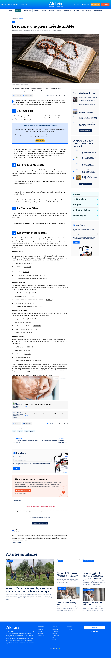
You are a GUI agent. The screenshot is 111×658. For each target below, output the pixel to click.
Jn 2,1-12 (30, 296)
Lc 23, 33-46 (29, 333)
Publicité (54, 639)
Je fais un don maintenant (22, 490)
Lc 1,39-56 (27, 267)
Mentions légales (49, 653)
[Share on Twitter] (62, 95)
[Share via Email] (64, 95)
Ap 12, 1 (27, 357)
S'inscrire (17, 468)
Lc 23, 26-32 (34, 329)
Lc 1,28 (52, 182)
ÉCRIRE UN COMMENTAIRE (40, 523)
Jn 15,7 (27, 372)
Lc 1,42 (63, 192)
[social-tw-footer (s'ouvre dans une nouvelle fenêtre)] (57, 648)
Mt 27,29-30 (37, 326)
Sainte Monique (60, 6)
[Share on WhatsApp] (67, 95)
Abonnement (55, 635)
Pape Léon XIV (62, 588)
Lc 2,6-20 (26, 272)
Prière (26, 431)
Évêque (60, 560)
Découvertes (67, 10)
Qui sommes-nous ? (39, 653)
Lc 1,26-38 (28, 263)
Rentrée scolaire (98, 10)
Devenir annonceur (58, 653)
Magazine (54, 633)
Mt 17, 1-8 (30, 303)
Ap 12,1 (40, 361)
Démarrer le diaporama (59, 378)
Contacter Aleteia (68, 653)
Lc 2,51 (54, 366)
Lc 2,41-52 (43, 279)
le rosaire (62, 100)
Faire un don (40, 141)
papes (44, 100)
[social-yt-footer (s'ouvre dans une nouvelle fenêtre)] (51, 648)
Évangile (77, 205)
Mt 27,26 (28, 322)
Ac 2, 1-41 (28, 354)
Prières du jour (79, 216)
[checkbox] (13, 463)
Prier (17, 10)
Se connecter (86, 4)
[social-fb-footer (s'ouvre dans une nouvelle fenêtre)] (54, 648)
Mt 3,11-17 (33, 293)
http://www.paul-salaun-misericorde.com (50, 538)
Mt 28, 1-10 (29, 347)
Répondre (14, 542)
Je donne (104, 4)
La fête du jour (79, 199)
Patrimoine (10, 560)
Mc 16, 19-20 (27, 350)
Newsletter (55, 629)
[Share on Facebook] (56, 95)
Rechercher (24, 4)
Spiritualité (76, 10)
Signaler (19, 542)
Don (53, 637)
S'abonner (94, 627)
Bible (14, 431)
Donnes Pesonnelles (79, 653)
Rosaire (32, 431)
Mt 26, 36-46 (31, 319)
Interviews (36, 10)
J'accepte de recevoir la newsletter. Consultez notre (32, 464)
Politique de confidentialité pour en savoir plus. (84, 238)
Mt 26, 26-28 (38, 307)
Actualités (51, 10)
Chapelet (20, 431)
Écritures (21, 18)
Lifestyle (59, 10)
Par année (69, 629)
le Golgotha (45, 315)
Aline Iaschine (47, 30)
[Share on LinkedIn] (59, 95)
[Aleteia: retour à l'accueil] (55, 3)
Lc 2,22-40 (42, 275)
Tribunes (44, 10)
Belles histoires (27, 10)
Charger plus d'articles (85, 130)
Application (55, 631)
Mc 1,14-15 (49, 300)
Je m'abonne (94, 4)
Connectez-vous (46, 517)
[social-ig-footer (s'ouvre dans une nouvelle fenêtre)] (59, 648)
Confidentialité (88, 653)
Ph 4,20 (54, 223)
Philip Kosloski (40, 30)
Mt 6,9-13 (40, 157)
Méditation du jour (81, 210)
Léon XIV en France (86, 10)
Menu (10, 10)
